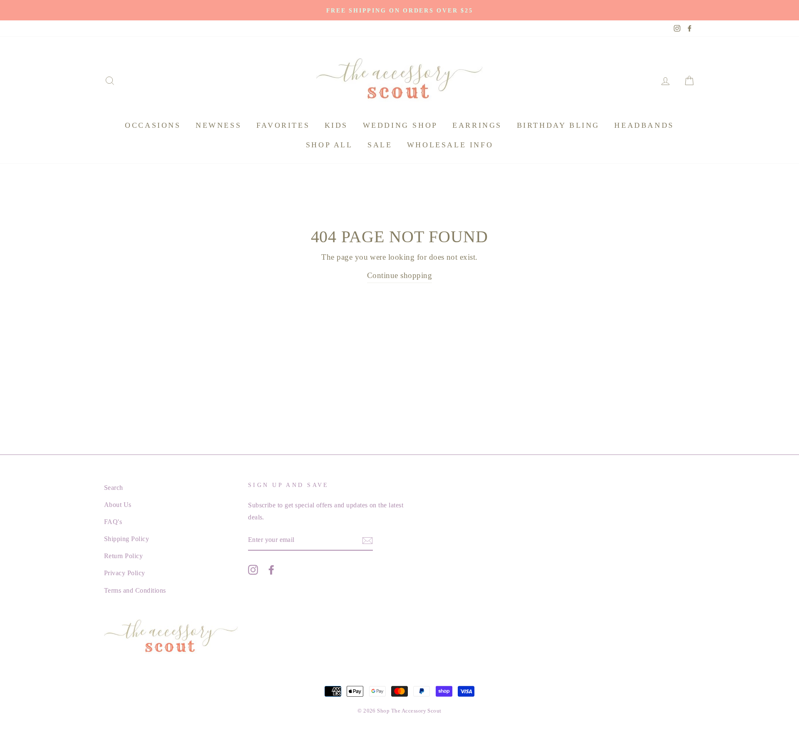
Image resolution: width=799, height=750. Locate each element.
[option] (399, 10)
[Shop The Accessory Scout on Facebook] (271, 569)
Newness (218, 125)
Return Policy (123, 555)
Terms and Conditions (135, 590)
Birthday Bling (558, 125)
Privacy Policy (124, 572)
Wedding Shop (400, 125)
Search (113, 487)
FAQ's (113, 521)
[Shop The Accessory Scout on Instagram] (253, 569)
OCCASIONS (153, 125)
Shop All (329, 145)
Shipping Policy (126, 538)
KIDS (336, 125)
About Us (118, 504)
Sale (379, 145)
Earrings (477, 125)
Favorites (283, 125)
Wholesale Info (450, 145)
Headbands (644, 125)
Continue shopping (399, 275)
